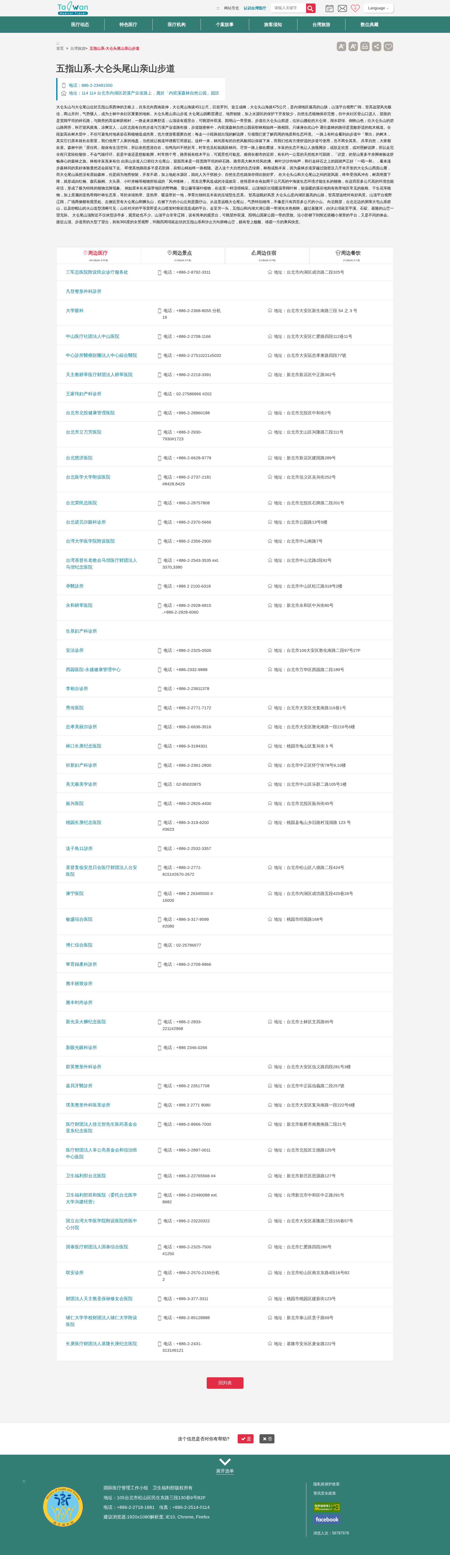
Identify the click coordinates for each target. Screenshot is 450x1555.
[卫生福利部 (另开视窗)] (63, 1526)
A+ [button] (353, 46)
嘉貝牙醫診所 (79, 1085)
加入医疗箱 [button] (388, 46)
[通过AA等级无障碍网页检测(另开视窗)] (326, 1507)
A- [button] (341, 46)
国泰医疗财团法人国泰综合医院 (97, 1246)
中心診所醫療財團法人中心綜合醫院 (101, 355)
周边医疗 (98, 253)
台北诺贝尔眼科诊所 (86, 522)
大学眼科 (75, 310)
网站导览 (231, 8)
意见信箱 (342, 8)
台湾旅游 (77, 48)
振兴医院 (75, 803)
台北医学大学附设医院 (88, 477)
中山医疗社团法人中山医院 (92, 336)
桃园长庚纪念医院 (83, 822)
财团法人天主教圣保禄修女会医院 (99, 1298)
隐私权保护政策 (326, 1484)
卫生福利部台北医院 (86, 1175)
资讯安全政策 (324, 1493)
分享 (376, 46)
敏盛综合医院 (79, 919)
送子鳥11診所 (79, 848)
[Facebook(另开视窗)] (326, 1519)
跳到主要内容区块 (15, 8)
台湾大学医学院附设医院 (90, 541)
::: (218, 8)
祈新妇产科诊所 (81, 765)
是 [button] (249, 1438)
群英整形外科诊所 (83, 1066)
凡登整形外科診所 (83, 291)
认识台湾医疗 (255, 8)
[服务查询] (328, 8)
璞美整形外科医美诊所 (88, 1104)
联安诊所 (75, 1272)
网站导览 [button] (225, 1462)
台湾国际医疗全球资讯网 (72, 9)
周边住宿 (266, 253)
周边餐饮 (351, 253)
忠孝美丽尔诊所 (81, 726)
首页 (60, 48)
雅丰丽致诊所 (79, 983)
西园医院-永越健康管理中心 (93, 669)
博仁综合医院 (79, 945)
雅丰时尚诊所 (79, 1002)
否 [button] (270, 1438)
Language (376, 8)
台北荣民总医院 (81, 502)
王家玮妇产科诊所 (83, 393)
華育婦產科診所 (81, 964)
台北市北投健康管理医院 (90, 412)
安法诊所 (75, 650)
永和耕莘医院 (79, 605)
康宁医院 (75, 893)
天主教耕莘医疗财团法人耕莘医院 (99, 374)
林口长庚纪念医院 (83, 746)
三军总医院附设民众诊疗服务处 (97, 272)
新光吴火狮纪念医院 (86, 1021)
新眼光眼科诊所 (81, 1047)
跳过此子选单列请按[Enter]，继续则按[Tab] (329, 46)
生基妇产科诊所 (81, 631)
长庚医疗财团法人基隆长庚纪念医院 (101, 1343)
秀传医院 (75, 707)
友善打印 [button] (365, 46)
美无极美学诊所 (81, 784)
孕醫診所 (75, 586)
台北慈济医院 (79, 457)
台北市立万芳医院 (83, 432)
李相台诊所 (77, 688)
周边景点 (182, 253)
